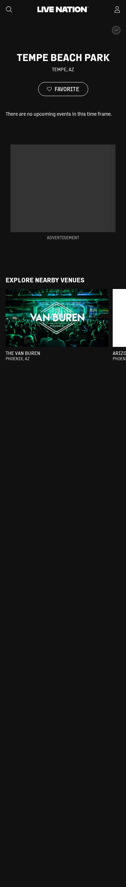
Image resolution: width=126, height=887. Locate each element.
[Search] (9, 9)
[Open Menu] (117, 9)
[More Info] (116, 30)
